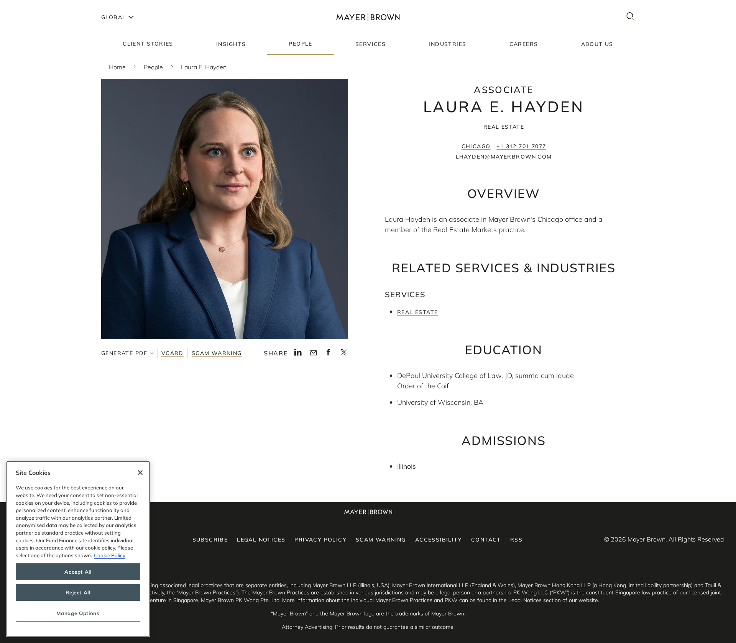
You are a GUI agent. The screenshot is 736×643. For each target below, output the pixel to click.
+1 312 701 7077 (521, 146)
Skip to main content (37, 6)
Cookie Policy (109, 555)
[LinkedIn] (298, 354)
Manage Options (77, 613)
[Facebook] (328, 354)
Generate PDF (124, 353)
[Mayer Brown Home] (368, 17)
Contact (486, 539)
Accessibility (438, 539)
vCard (172, 353)
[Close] (140, 472)
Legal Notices (261, 539)
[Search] (630, 17)
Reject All (78, 592)
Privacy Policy (320, 539)
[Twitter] (343, 354)
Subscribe (210, 539)
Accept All (78, 572)
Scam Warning (217, 353)
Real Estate (417, 312)
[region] (78, 549)
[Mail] (313, 353)
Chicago (476, 146)
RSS (516, 539)
